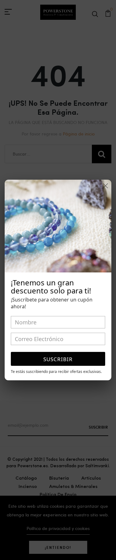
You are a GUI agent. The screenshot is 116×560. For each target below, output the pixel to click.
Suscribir (58, 359)
